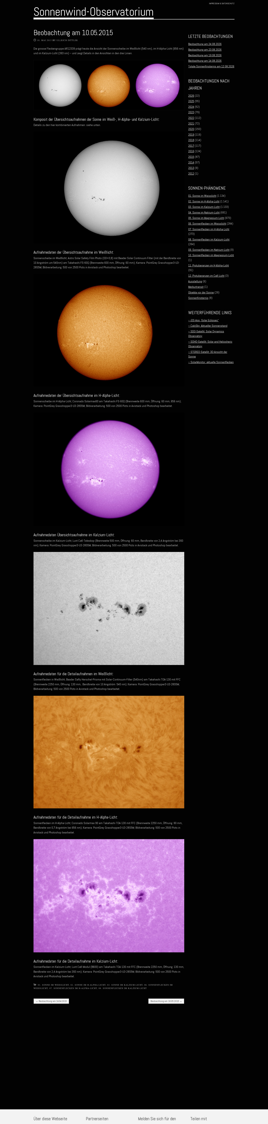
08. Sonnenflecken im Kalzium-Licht (123, 988)
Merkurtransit (196, 287)
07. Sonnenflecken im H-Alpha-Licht (73, 988)
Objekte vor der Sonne (201, 292)
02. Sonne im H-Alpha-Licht (88, 984)
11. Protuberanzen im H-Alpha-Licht (208, 265)
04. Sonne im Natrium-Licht (204, 212)
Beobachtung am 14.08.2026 (205, 61)
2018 (191, 140)
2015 (191, 157)
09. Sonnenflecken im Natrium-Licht (208, 250)
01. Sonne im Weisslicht (53, 984)
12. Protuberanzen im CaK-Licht (206, 276)
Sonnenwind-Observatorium (94, 11)
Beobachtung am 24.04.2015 (51, 1001)
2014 (191, 162)
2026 (191, 96)
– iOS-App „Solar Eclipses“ (203, 320)
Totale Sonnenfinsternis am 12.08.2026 (211, 66)
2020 (191, 129)
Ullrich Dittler (67, 40)
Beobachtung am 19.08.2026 (205, 55)
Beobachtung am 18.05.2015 (166, 1001)
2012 (191, 173)
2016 (191, 151)
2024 (191, 107)
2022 (191, 118)
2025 (191, 101)
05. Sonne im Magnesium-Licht (206, 218)
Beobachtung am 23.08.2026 (205, 49)
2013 (191, 168)
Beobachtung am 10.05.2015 (73, 32)
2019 (191, 134)
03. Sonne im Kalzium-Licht (125, 984)
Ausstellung (195, 281)
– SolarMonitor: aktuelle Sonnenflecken (211, 362)
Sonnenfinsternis (198, 298)
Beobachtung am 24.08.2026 (205, 44)
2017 (191, 146)
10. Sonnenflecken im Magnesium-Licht (211, 255)
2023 (191, 112)
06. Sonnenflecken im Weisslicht (207, 223)
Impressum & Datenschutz (221, 3)
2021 (191, 123)
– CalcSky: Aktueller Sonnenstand (207, 326)
